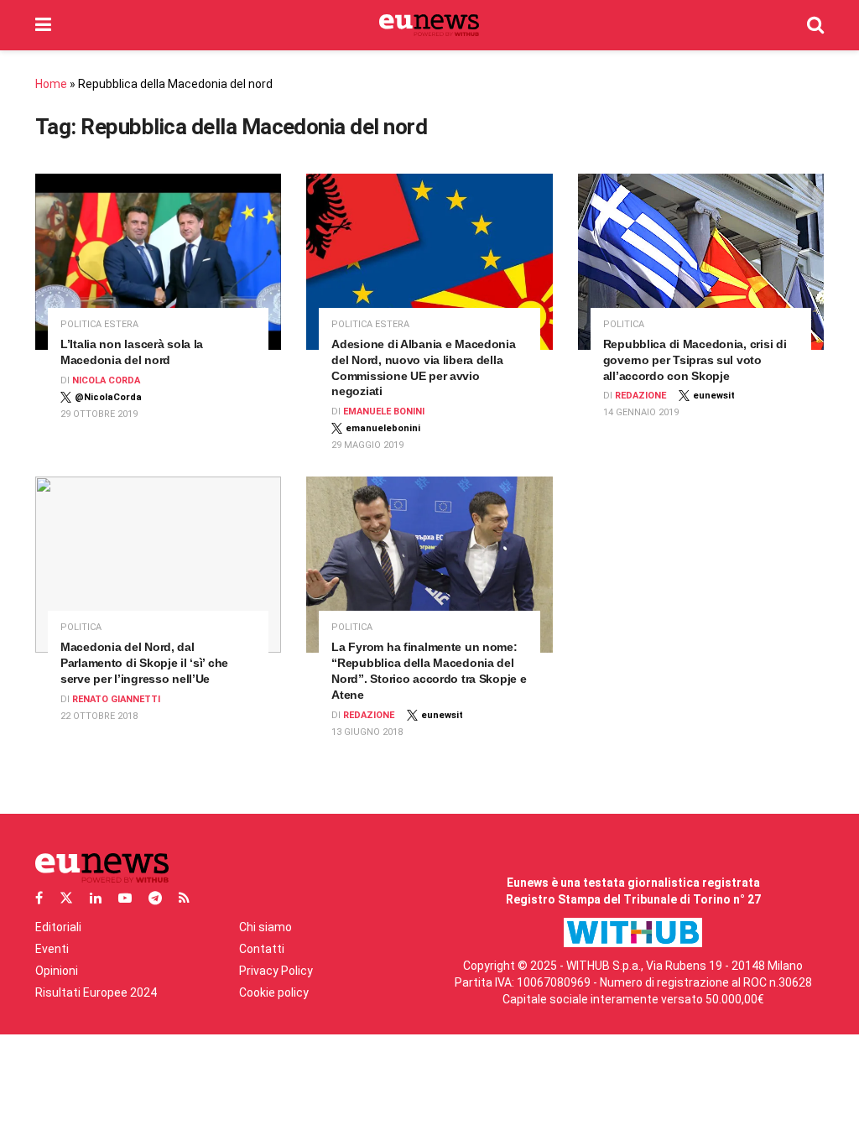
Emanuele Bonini (383, 411)
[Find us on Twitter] (66, 898)
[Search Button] (815, 25)
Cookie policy (274, 992)
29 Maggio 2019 (367, 445)
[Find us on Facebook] (39, 898)
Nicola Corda (106, 380)
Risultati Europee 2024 (96, 992)
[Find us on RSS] (184, 898)
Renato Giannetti (116, 699)
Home (51, 84)
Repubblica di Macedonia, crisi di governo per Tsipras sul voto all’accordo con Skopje (695, 360)
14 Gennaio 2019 (641, 412)
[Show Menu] (43, 25)
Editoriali (58, 927)
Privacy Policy (276, 970)
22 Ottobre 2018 (99, 716)
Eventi (52, 949)
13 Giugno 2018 (367, 732)
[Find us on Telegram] (155, 898)
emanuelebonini (383, 428)
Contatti (261, 949)
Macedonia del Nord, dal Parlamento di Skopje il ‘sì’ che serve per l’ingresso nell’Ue (144, 662)
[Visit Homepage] (429, 25)
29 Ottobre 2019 (99, 414)
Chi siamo (265, 927)
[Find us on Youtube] (125, 898)
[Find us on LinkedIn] (96, 898)
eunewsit (714, 395)
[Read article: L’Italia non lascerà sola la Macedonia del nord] (158, 262)
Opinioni (56, 970)
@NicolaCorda (108, 397)
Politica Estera (99, 324)
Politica (623, 324)
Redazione (640, 395)
